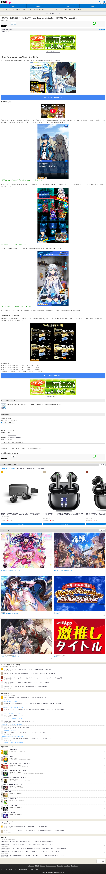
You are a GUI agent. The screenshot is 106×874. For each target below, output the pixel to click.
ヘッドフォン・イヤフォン (8, 468)
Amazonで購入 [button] (21, 524)
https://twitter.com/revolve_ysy (14, 437)
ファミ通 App (6, 2)
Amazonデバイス (31, 468)
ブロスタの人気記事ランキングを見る (9, 730)
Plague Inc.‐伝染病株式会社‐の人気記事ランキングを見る (12, 736)
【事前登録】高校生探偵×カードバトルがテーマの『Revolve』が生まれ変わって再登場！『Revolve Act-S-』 (57, 10)
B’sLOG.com (74, 866)
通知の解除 (60, 866)
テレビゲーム (41, 468)
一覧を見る (102, 464)
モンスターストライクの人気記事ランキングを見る (12, 724)
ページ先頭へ (102, 861)
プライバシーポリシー (51, 866)
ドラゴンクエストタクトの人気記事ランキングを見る (12, 742)
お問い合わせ (31, 866)
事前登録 (48, 13)
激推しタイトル (56, 13)
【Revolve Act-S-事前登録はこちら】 (53, 97)
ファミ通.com (67, 866)
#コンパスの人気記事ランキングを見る (9, 701)
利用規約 (37, 866)
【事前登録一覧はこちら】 (53, 52)
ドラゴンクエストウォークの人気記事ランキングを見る (13, 707)
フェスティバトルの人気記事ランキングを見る (11, 713)
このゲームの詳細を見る (8, 422)
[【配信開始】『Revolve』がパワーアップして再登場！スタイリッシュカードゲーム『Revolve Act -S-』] (31, 408)
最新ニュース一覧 (27, 10)
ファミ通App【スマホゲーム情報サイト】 (12, 10)
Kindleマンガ (20, 468)
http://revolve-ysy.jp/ (12, 435)
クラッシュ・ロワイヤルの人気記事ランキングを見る (12, 718)
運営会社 (42, 866)
